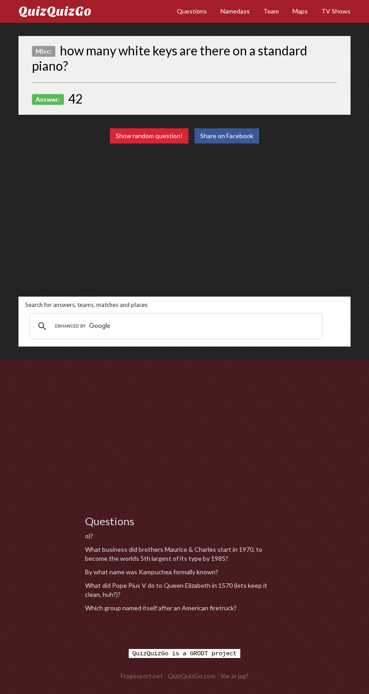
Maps (300, 11)
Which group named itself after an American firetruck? (161, 608)
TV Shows (336, 11)
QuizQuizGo (54, 11)
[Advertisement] (184, 220)
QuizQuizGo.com (192, 676)
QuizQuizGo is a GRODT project (184, 653)
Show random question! (149, 136)
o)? (89, 536)
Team (271, 11)
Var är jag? (234, 676)
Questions (192, 11)
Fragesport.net (142, 676)
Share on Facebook (226, 136)
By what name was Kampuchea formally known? (151, 572)
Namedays (235, 11)
